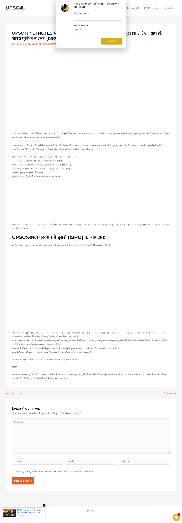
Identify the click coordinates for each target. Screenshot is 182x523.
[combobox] (79, 30)
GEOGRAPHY (38, 43)
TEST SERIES (168, 7)
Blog (156, 7)
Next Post (170, 393)
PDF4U (146, 7)
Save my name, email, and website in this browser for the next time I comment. (55, 471)
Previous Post (14, 393)
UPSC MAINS (51, 43)
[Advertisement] (91, 70)
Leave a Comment (21, 43)
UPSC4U (16, 8)
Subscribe (112, 41)
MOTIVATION (132, 7)
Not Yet (89, 41)
